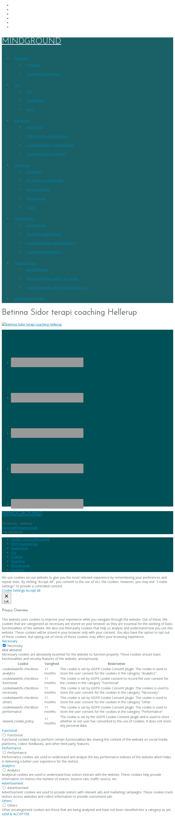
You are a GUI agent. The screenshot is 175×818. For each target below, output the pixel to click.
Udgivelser (35, 100)
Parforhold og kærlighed (47, 136)
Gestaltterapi (25, 263)
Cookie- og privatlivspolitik (30, 539)
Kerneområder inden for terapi (52, 278)
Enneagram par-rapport (46, 154)
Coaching (22, 165)
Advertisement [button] (12, 783)
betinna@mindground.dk (20, 527)
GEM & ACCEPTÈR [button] (15, 814)
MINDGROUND (31, 41)
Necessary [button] (9, 641)
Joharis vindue (39, 189)
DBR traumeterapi (29, 298)
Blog (31, 109)
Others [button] (7, 801)
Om (17, 85)
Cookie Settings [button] (13, 590)
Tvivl (31, 207)
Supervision (24, 218)
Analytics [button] (8, 765)
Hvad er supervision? (44, 234)
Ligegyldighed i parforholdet (50, 145)
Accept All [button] (33, 590)
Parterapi (22, 120)
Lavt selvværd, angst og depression (57, 287)
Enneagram (36, 198)
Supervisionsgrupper (44, 252)
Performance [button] (11, 748)
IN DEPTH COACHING (45, 180)
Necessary (15, 645)
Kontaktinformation (43, 74)
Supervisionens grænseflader (51, 243)
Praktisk (21, 58)
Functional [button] (9, 730)
